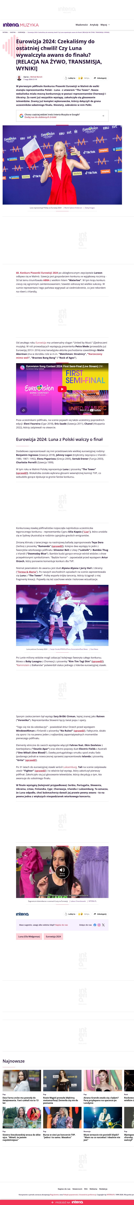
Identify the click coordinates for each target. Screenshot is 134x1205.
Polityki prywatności (70, 1195)
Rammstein (23, 665)
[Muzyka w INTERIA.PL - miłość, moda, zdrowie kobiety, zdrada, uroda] (29, 25)
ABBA (46, 280)
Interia (5, 32)
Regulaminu (54, 1195)
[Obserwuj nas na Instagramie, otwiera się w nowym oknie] (99, 925)
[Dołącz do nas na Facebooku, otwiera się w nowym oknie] (95, 925)
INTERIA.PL (111, 1195)
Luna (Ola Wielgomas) (29, 936)
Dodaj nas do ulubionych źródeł (52, 117)
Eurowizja (21, 32)
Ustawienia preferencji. (87, 1195)
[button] (105, 25)
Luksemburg (70, 767)
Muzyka (13, 32)
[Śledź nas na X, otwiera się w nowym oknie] (103, 925)
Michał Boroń (36, 77)
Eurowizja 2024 (53, 936)
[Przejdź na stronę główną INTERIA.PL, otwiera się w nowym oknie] (11, 25)
